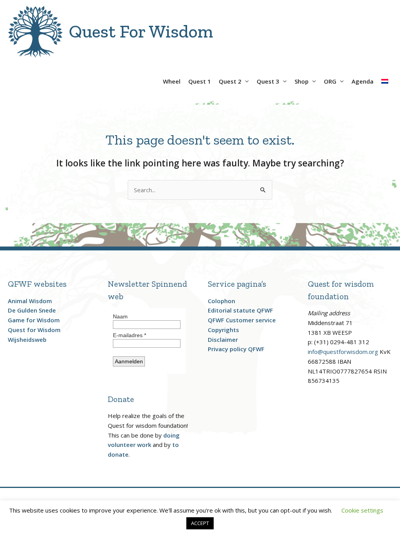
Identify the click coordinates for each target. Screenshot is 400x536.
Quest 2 (230, 81)
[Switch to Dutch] (384, 78)
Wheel (171, 81)
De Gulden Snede (32, 310)
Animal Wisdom (30, 301)
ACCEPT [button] (200, 523)
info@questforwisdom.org (343, 352)
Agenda (362, 81)
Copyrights (223, 330)
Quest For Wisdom (141, 31)
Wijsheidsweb (27, 339)
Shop (302, 81)
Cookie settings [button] (362, 510)
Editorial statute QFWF (240, 310)
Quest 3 (268, 81)
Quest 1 (199, 81)
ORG (330, 81)
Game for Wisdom (34, 320)
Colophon (221, 301)
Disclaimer (223, 339)
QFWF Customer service (242, 320)
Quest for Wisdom (34, 330)
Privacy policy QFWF (236, 349)
